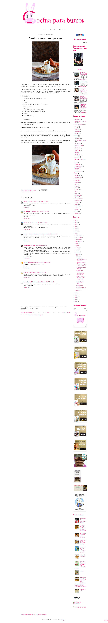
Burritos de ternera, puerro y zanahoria (81, 259)
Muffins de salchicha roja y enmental (83, 535)
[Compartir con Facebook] (45, 190)
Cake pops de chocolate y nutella (80, 282)
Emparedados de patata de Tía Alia (83, 542)
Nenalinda (26, 245)
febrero (78, 254)
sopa (76, 208)
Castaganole (79, 285)
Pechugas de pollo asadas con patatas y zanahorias (83, 528)
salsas (76, 204)
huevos (76, 170)
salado (31, 192)
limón (76, 173)
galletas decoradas (80, 160)
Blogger (64, 620)
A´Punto (26, 272)
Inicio (44, 29)
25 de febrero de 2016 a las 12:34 (38, 223)
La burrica (62, 29)
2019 (76, 227)
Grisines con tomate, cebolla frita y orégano (83, 89)
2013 (76, 297)
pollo (76, 193)
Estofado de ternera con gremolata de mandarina (80, 272)
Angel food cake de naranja (81, 267)
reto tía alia (78, 200)
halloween (77, 164)
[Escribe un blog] (43, 190)
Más (85, 79)
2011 (76, 301)
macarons (77, 175)
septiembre (79, 241)
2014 (76, 295)
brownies (77, 131)
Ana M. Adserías (28, 262)
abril (77, 250)
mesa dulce (78, 181)
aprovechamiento (79, 124)
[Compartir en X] (44, 190)
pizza (76, 191)
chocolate (77, 138)
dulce (76, 152)
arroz (76, 126)
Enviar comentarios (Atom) (35, 315)
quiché (76, 197)
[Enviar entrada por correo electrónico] (39, 190)
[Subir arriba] (106, 621)
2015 (76, 293)
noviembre (79, 237)
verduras (77, 213)
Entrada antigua (66, 312)
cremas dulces (79, 145)
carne (76, 135)
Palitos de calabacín (82, 555)
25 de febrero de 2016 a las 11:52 (40, 211)
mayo (78, 248)
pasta (76, 188)
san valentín (78, 206)
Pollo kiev (78, 256)
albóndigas (77, 119)
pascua (77, 186)
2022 (76, 220)
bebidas (77, 128)
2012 (76, 299)
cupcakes (77, 151)
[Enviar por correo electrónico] (42, 190)
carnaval (77, 133)
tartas (76, 211)
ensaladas (77, 154)
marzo (78, 252)
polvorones (78, 195)
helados (77, 168)
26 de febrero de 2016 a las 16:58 (37, 272)
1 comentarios (82, 94)
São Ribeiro (27, 223)
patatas (77, 190)
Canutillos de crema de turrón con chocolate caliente (80, 565)
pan (76, 184)
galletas (77, 158)
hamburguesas (78, 166)
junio (77, 245)
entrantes (77, 156)
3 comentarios (82, 79)
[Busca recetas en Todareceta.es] (79, 607)
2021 (76, 222)
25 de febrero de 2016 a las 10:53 (39, 202)
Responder (27, 207)
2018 (76, 229)
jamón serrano (79, 172)
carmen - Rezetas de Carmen (32, 234)
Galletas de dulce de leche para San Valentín (80, 278)
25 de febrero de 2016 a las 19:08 (48, 234)
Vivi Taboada (27, 202)
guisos (76, 163)
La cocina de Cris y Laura (31, 282)
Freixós (82, 571)
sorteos (77, 209)
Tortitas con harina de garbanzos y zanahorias (83, 106)
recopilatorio (78, 199)
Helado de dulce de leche (83, 81)
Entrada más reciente (27, 312)
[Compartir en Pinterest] (46, 190)
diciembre (79, 235)
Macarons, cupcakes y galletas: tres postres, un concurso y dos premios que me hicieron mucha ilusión (80, 582)
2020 (76, 224)
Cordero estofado (81, 288)
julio (77, 243)
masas (76, 179)
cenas (27, 192)
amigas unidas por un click (80, 121)
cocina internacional (80, 140)
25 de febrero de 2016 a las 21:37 (41, 262)
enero (78, 290)
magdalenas (78, 177)
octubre (78, 239)
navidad (77, 182)
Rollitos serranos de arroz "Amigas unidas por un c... (81, 264)
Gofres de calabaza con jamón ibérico (83, 73)
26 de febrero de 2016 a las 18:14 (46, 282)
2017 (76, 231)
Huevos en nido (82, 590)
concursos (77, 143)
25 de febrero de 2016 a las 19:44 (38, 245)
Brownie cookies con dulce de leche (83, 97)
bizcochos (77, 129)
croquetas (77, 149)
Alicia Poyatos (27, 211)
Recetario (52, 29)
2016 (76, 233)
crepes (76, 147)
